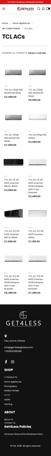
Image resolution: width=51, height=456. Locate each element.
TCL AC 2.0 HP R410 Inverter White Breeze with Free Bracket (11, 283)
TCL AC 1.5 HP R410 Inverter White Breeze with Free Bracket (35, 186)
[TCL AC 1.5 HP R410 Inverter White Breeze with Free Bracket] (37, 162)
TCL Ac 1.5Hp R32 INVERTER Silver (13, 91)
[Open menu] (4, 8)
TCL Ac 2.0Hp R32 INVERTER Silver (35, 93)
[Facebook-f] (6, 362)
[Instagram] (12, 362)
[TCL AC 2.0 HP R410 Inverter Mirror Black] (13, 213)
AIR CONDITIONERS (11, 28)
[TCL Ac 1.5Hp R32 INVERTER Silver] (13, 72)
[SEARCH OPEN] (38, 8)
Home (5, 23)
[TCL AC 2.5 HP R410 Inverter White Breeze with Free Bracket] (37, 258)
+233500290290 (13, 351)
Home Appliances (21, 23)
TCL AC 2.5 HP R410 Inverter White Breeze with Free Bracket (35, 283)
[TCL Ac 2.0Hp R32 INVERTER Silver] (37, 72)
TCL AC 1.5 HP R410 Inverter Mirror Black (11, 183)
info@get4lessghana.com (18, 347)
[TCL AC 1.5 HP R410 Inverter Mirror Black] (13, 162)
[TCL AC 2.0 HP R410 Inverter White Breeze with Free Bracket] (13, 258)
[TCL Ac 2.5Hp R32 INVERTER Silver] (13, 117)
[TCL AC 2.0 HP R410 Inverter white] (37, 213)
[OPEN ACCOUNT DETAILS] (43, 8)
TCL (5, 86)
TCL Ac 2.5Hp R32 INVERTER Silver (11, 138)
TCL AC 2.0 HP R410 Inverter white (35, 234)
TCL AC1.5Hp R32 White (37, 136)
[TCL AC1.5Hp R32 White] (37, 117)
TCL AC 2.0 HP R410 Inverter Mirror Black (11, 234)
